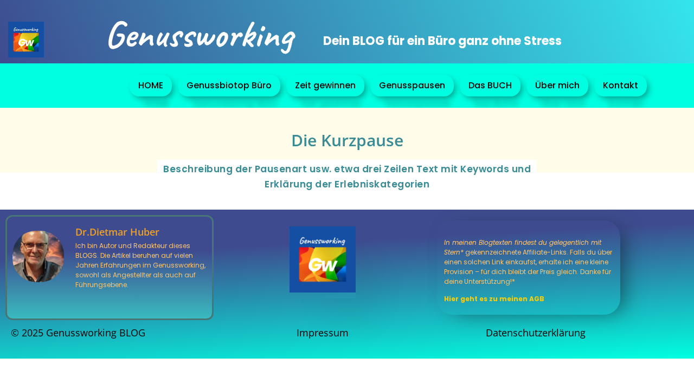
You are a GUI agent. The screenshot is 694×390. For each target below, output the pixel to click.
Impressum (323, 332)
